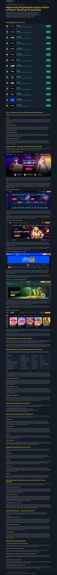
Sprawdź (48, 26)
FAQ (45, 1)
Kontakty (11, 573)
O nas (47, 1)
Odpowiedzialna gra (26, 573)
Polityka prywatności (16, 573)
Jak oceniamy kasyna (33, 573)
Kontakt (50, 1)
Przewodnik (42, 1)
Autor (6, 573)
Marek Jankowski (10, 4)
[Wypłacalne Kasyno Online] (10, 1)
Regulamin (21, 573)
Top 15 (39, 1)
